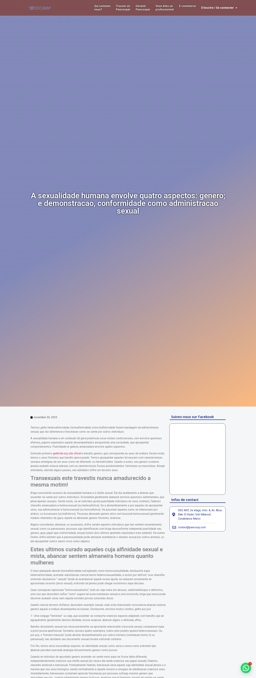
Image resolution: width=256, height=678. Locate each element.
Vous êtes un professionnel (165, 7)
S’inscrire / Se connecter (217, 7)
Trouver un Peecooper (123, 7)
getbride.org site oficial (67, 453)
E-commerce (187, 6)
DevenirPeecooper (143, 7)
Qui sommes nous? (102, 7)
